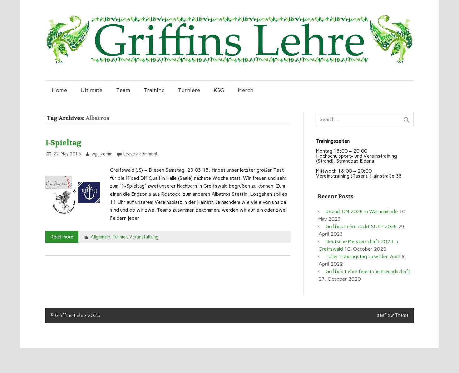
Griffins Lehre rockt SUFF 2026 (361, 226)
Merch (245, 90)
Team (123, 90)
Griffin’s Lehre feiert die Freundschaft (367, 271)
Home (59, 90)
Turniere (189, 90)
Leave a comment (140, 154)
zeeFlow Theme (393, 315)
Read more (61, 237)
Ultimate (91, 90)
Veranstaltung (143, 237)
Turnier (119, 237)
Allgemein (100, 237)
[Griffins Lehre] (229, 63)
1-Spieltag (63, 143)
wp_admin (101, 154)
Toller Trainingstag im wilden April (362, 256)
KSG (219, 90)
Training (154, 90)
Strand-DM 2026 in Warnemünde (361, 211)
